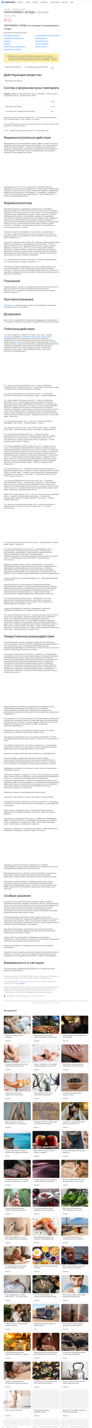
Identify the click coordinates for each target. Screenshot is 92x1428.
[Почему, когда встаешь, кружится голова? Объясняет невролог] (46, 1173)
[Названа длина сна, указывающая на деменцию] (74, 1029)
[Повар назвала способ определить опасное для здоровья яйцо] (17, 1086)
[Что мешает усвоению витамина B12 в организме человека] (46, 1375)
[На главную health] (9, 2)
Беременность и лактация (12, 49)
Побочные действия (42, 44)
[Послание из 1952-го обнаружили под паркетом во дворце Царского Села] (46, 1115)
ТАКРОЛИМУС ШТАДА (18, 9)
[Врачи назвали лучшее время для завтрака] (46, 1259)
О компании (8, 1426)
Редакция (35, 1426)
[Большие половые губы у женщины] (17, 1029)
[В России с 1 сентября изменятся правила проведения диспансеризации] (74, 1404)
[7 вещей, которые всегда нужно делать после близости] (74, 1115)
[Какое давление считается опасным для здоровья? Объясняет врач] (46, 1086)
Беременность (9, 305)
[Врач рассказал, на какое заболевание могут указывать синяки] (17, 1115)
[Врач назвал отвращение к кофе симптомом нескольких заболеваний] (74, 1288)
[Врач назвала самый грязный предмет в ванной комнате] (74, 1317)
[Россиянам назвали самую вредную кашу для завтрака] (46, 1202)
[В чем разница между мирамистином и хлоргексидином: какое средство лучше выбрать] (46, 1404)
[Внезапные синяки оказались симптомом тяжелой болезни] (74, 1058)
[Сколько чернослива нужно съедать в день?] (74, 1086)
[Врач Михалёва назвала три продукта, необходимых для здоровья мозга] (46, 1231)
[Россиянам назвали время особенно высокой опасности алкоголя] (74, 1231)
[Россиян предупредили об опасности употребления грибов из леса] (46, 1288)
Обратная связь (64, 1426)
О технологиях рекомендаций (77, 1426)
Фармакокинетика (41, 38)
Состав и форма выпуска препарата (47, 35)
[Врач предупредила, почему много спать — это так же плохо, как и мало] (17, 1288)
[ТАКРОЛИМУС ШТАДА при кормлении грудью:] (9, 20)
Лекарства (7, 9)
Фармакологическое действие (14, 38)
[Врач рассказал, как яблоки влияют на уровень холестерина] (46, 1029)
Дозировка (7, 44)
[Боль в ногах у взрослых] (17, 1404)
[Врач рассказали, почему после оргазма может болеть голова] (74, 1173)
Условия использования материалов (48, 1426)
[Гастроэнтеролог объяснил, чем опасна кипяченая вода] (74, 1375)
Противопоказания (41, 41)
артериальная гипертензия (30, 336)
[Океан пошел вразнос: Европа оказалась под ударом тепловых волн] (17, 1144)
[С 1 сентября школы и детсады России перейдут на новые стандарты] (17, 1259)
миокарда (7, 336)
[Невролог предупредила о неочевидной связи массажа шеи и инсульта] (17, 1375)
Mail (3, 1426)
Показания (7, 41)
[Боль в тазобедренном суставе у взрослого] (74, 1144)
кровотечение (46, 336)
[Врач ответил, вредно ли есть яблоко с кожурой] (46, 1144)
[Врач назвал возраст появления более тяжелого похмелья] (74, 1259)
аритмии (18, 342)
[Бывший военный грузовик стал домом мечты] (46, 1317)
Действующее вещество (12, 35)
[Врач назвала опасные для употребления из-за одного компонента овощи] (74, 1202)
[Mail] (2, 2)
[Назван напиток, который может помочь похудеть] (17, 1317)
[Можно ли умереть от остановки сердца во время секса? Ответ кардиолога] (46, 1058)
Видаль (22, 983)
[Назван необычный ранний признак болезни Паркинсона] (17, 1202)
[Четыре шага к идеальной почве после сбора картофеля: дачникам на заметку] (74, 1346)
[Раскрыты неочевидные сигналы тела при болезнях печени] (17, 1058)
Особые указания (41, 46)
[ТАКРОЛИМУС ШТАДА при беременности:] (5, 20)
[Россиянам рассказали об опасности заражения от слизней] (17, 1346)
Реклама (15, 1426)
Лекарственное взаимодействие (14, 46)
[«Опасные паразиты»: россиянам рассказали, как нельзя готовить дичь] (17, 1173)
